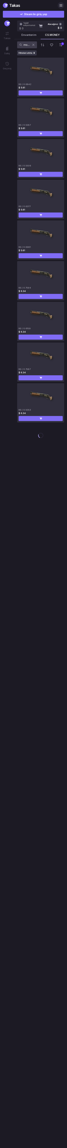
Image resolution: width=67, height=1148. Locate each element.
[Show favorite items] (51, 44)
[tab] (29, 36)
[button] (41, 92)
